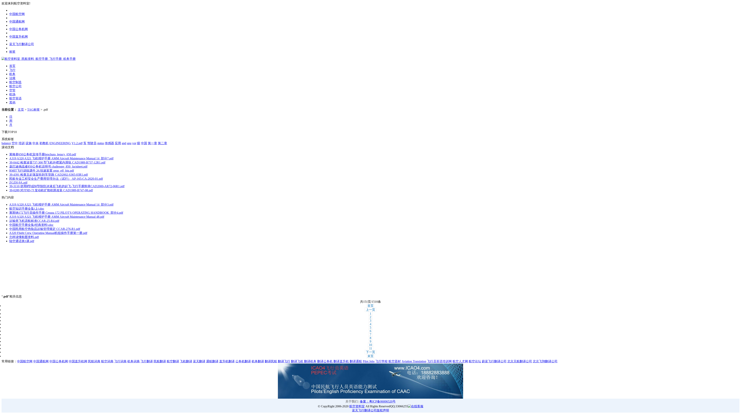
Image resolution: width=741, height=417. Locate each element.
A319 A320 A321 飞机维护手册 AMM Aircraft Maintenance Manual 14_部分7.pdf (61, 158)
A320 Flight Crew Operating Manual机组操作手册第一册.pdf (48, 233)
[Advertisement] (26, 270)
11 (370, 348)
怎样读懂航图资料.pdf (24, 237)
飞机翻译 (186, 361)
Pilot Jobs (369, 361)
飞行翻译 (146, 361)
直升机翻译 (227, 361)
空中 (15, 143)
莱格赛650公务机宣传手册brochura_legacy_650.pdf (42, 154)
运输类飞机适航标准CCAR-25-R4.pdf (34, 220)
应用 (118, 143)
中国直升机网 (18, 36)
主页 (21, 109)
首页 (370, 305)
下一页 (370, 352)
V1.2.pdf (77, 143)
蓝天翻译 (199, 361)
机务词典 (133, 361)
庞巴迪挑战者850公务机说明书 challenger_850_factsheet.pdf (48, 166)
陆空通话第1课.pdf (21, 241)
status (100, 143)
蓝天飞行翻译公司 (21, 44)
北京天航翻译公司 (519, 361)
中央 (35, 143)
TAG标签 (33, 109)
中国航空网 (17, 14)
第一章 (152, 143)
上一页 (370, 309)
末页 (370, 356)
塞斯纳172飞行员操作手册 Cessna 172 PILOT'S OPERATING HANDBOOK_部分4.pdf (66, 212)
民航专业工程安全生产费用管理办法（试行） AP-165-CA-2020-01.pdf (56, 178)
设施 (28, 143)
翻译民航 (271, 361)
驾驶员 (91, 143)
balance (6, 143)
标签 (12, 51)
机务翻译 (258, 361)
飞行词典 (120, 361)
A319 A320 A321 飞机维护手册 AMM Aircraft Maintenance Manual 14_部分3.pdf (61, 204)
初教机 (44, 143)
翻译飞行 (284, 361)
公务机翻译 (243, 361)
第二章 (162, 143)
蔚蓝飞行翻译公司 (494, 361)
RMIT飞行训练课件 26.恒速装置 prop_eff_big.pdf (41, 170)
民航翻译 (160, 361)
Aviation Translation (414, 361)
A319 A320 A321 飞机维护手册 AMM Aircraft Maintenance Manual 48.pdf (56, 216)
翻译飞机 (297, 361)
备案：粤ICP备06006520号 (378, 401)
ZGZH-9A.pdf (18, 182)
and (124, 143)
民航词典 (94, 361)
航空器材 (394, 361)
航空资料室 (357, 406)
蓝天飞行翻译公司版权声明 (370, 410)
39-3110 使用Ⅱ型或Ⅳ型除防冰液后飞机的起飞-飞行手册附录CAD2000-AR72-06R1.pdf (66, 186)
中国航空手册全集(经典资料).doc (31, 224)
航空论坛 (475, 361)
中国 (144, 143)
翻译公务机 (325, 361)
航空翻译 (173, 361)
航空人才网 (460, 361)
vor (134, 143)
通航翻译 (212, 361)
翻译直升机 (341, 361)
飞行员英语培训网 (439, 361)
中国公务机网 (18, 29)
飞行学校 (381, 361)
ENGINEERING (60, 143)
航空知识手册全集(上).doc (26, 208)
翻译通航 (356, 361)
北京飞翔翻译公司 (545, 361)
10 (370, 345)
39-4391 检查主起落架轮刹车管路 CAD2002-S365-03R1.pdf (48, 174)
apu (129, 143)
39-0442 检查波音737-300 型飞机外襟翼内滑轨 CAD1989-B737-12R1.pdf (57, 162)
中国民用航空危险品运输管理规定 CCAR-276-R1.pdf (44, 229)
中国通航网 (17, 21)
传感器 (109, 143)
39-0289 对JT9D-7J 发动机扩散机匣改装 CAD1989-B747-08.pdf (51, 190)
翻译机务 (310, 361)
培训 (22, 143)
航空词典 (107, 361)
